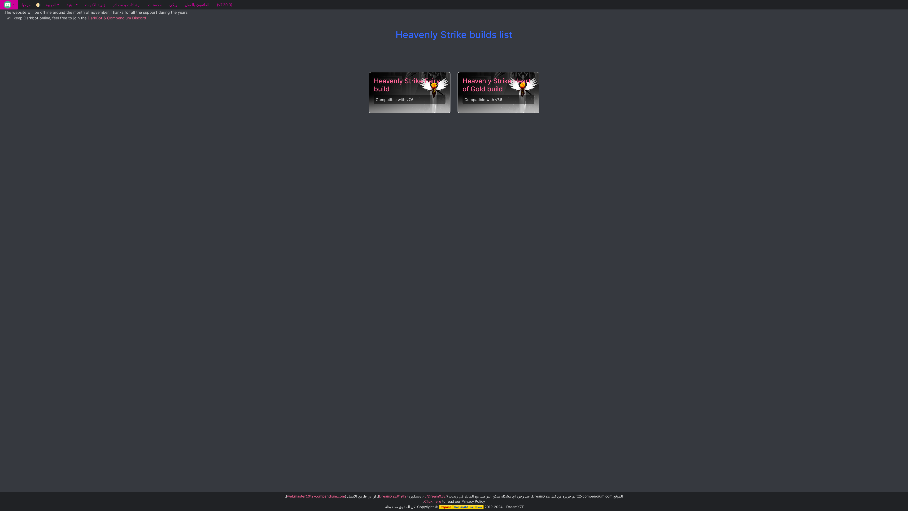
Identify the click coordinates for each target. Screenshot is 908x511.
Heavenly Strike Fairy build (407, 85)
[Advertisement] (454, 56)
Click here (432, 501)
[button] (9, 4)
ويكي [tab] (173, 4)
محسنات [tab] (155, 4)
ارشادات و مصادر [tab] (126, 4)
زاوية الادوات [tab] (95, 4)
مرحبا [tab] (26, 4)
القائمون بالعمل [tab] (197, 4)
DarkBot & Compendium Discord (117, 18)
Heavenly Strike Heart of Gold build (497, 85)
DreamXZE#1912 (392, 496)
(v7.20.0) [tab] (224, 4)
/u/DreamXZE (435, 496)
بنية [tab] (69, 4)
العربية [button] (51, 4)
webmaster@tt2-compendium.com (316, 496)
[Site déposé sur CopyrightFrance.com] (461, 507)
